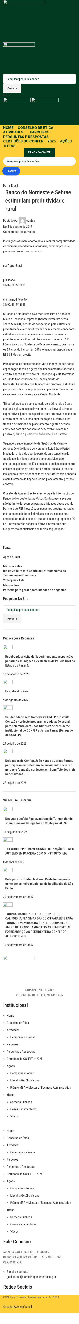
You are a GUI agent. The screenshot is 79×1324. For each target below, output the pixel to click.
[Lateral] (5, 1318)
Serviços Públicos (21, 1102)
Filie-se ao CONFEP (39, 152)
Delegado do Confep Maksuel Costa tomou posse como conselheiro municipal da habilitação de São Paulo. (39, 883)
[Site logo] (24, 21)
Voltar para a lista (13, 580)
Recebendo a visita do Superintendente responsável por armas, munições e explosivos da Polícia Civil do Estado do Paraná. (40, 661)
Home (10, 1016)
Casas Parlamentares (23, 1109)
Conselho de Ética (18, 1023)
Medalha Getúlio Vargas (24, 1080)
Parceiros (12, 1044)
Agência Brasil (11, 557)
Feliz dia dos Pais (16, 691)
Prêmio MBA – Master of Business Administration (40, 1087)
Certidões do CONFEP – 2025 (24, 1059)
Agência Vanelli (23, 1307)
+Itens (10, 1095)
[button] (39, 1125)
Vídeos (14, 1116)
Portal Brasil (10, 186)
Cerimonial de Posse (22, 1037)
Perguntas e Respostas (21, 1051)
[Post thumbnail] (8, 650)
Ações (11, 1066)
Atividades (13, 1030)
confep (30, 220)
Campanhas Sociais (22, 1073)
